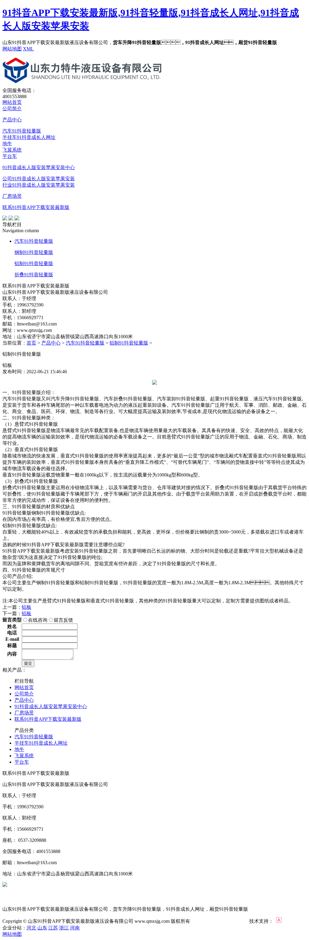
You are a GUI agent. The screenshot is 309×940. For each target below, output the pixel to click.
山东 (42, 927)
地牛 (7, 143)
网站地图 (12, 48)
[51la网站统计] (279, 921)
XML (28, 48)
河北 (31, 927)
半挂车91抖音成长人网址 (29, 137)
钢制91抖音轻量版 (33, 252)
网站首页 (12, 102)
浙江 (64, 927)
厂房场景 (12, 196)
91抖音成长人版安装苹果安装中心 (38, 167)
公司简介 (12, 108)
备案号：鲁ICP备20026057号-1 (219, 921)
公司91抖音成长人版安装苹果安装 (38, 178)
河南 (75, 927)
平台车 (9, 156)
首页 (31, 342)
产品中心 (12, 119)
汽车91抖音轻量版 (21, 130)
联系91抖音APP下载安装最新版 (35, 207)
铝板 (26, 607)
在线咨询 (37, 620)
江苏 (53, 927)
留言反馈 (63, 620)
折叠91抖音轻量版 (33, 274)
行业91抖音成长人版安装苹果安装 (38, 185)
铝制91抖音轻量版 (33, 263)
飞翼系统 (12, 149)
